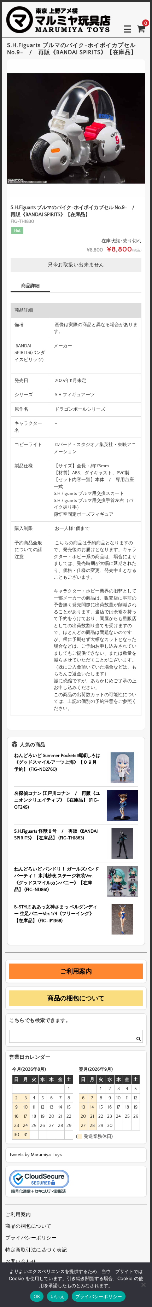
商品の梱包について (76, 998)
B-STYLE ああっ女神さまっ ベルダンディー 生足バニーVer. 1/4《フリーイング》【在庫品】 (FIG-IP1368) (55, 913)
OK (37, 1296)
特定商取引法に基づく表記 (36, 1250)
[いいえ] (143, 1284)
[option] (76, 128)
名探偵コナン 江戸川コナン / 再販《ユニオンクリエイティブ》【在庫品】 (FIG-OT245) (57, 800)
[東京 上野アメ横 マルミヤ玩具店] (58, 28)
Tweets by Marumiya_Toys (35, 1154)
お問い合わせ (20, 1262)
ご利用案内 (76, 971)
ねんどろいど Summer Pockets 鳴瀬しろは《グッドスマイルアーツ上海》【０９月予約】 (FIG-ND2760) (57, 762)
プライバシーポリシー (31, 1238)
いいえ (58, 1296)
